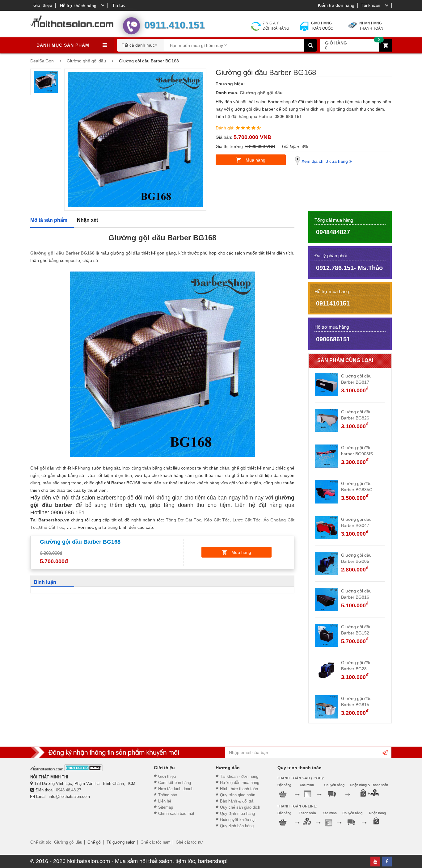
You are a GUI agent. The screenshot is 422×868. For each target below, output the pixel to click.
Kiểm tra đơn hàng (336, 5)
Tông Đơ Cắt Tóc (183, 519)
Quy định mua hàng (237, 813)
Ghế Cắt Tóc (51, 527)
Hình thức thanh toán (239, 788)
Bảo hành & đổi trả (236, 801)
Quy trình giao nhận (237, 795)
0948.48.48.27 (68, 790)
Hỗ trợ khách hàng (78, 5)
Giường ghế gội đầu (261, 92)
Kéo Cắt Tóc (217, 519)
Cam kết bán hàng (174, 782)
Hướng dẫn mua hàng (239, 782)
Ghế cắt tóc (40, 842)
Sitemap (165, 807)
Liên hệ (164, 801)
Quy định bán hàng (237, 826)
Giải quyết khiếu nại (237, 819)
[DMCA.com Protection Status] (84, 767)
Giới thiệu (42, 5)
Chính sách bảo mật (176, 813)
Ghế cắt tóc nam (156, 842)
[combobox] (140, 43)
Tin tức (118, 5)
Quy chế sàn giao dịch (240, 807)
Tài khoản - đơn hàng (239, 776)
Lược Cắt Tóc (246, 519)
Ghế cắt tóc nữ (189, 842)
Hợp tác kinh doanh (175, 788)
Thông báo (167, 795)
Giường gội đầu (68, 842)
